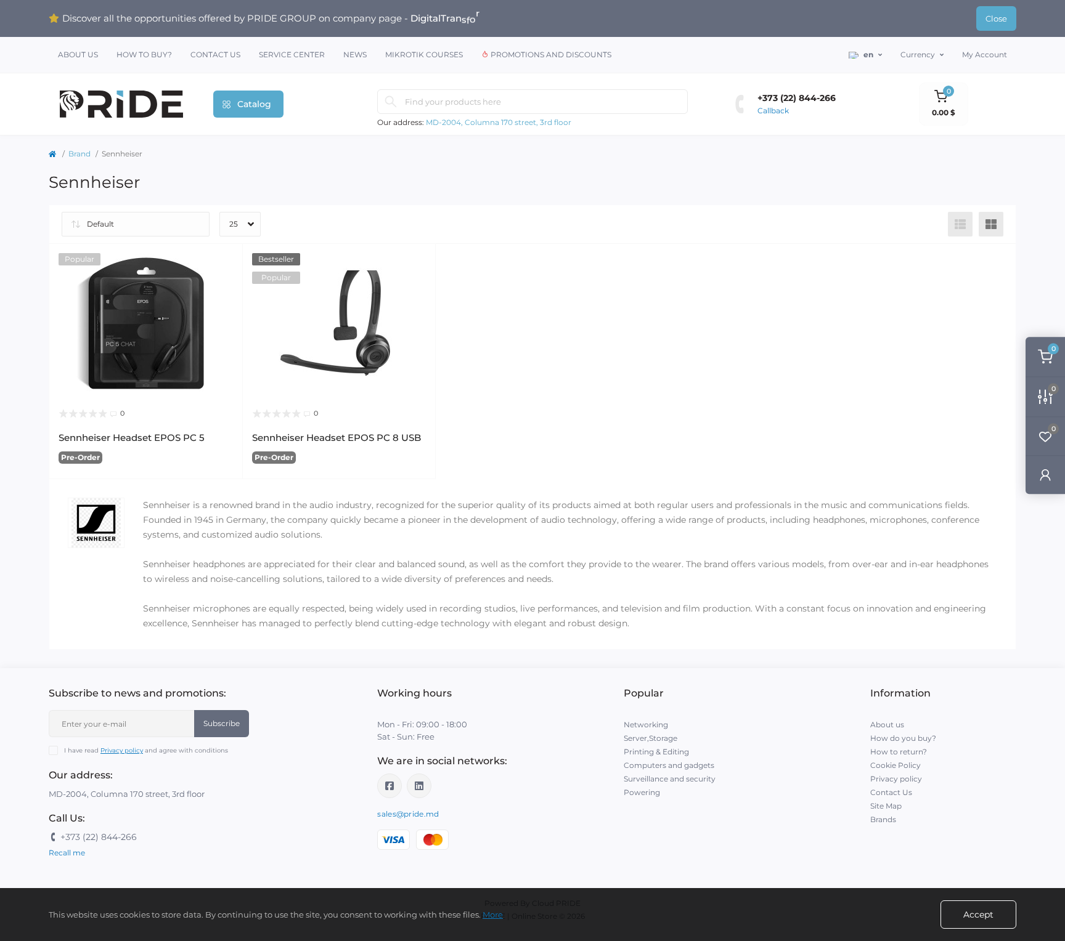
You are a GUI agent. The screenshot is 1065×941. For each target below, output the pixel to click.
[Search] (390, 101)
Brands (883, 819)
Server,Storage (650, 738)
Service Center (292, 54)
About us (78, 54)
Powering (642, 792)
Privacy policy (121, 750)
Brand (79, 153)
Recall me (67, 852)
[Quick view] (224, 262)
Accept (978, 914)
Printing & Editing (656, 751)
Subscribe (221, 723)
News (355, 54)
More (493, 914)
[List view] (960, 224)
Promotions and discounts (550, 54)
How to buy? (144, 54)
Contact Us (215, 54)
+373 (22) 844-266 (796, 97)
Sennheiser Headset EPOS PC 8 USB (336, 437)
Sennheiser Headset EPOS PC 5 (132, 437)
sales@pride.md (408, 813)
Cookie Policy (895, 765)
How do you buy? (903, 738)
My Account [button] (984, 54)
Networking (646, 724)
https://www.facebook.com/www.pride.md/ (389, 785)
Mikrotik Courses (424, 54)
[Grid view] (991, 224)
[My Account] (1045, 474)
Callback (773, 110)
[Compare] (224, 309)
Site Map (886, 805)
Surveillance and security (670, 778)
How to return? (898, 751)
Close (996, 18)
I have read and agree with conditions (146, 750)
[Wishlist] (224, 286)
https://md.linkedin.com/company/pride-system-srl (419, 785)
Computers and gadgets (669, 765)
